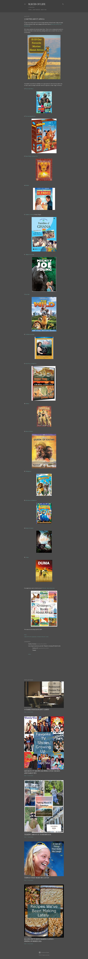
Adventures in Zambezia (31, 500)
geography (34, 636)
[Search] (63, 3)
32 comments (30, 943)
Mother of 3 (35, 648)
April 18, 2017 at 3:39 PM (42, 643)
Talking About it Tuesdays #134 (37, 834)
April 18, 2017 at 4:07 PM (43, 648)
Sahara (27, 403)
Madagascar (28, 471)
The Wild (27, 294)
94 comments (30, 775)
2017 (28, 636)
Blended (27, 185)
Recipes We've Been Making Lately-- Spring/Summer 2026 (39, 940)
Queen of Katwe (29, 431)
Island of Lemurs (29, 528)
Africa (30, 636)
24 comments (30, 880)
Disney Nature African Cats (31, 156)
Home (30, 9)
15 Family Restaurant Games (36, 709)
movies (47, 636)
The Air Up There (29, 88)
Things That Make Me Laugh (36, 878)
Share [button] (25, 634)
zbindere (47, 955)
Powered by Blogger (45, 952)
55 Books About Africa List (48, 588)
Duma (27, 557)
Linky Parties (36, 9)
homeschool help (40, 636)
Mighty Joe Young (30, 254)
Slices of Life (36, 4)
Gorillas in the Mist (29, 334)
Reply (29, 654)
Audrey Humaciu (32, 644)
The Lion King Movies (30, 116)
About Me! (43, 9)
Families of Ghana (29, 214)
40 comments (30, 837)
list (44, 636)
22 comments (30, 712)
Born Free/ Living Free (30, 363)
